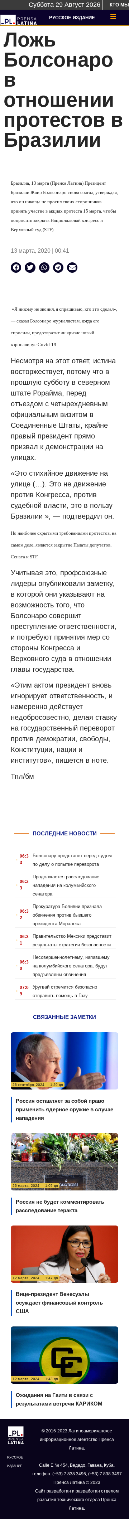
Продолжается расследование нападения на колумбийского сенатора (66, 885)
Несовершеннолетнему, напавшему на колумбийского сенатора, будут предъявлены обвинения (71, 966)
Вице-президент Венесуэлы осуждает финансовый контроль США (59, 1302)
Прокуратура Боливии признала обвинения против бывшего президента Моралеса (67, 915)
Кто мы (119, 5)
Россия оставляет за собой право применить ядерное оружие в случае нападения (64, 1109)
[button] (16, 267)
